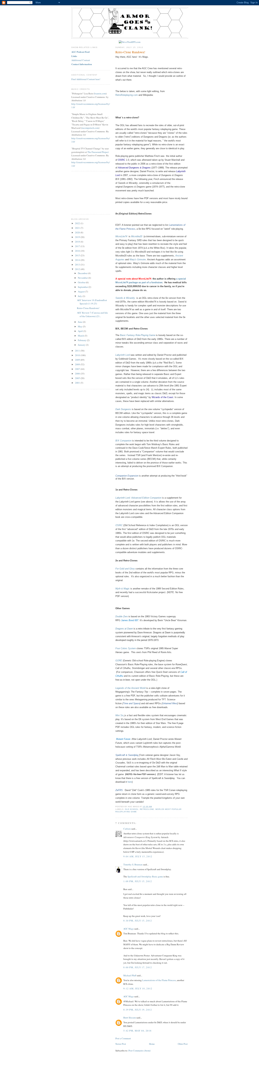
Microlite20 (137, 236)
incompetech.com (90, 127)
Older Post (183, 1043)
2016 (78, 250)
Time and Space (131, 703)
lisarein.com (100, 93)
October (82, 282)
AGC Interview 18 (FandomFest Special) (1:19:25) (92, 302)
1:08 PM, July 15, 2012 (137, 881)
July (80, 296)
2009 (78, 359)
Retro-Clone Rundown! (130, 52)
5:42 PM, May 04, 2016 (137, 1030)
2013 (78, 264)
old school (131, 809)
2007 (78, 369)
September (83, 287)
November (83, 277)
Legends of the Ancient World (130, 688)
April (80, 331)
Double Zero (121, 616)
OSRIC (121, 160)
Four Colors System (125, 648)
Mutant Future (123, 739)
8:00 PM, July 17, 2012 (137, 967)
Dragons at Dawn (124, 628)
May (80, 326)
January (82, 344)
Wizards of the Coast (162, 397)
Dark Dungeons (123, 409)
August (81, 291)
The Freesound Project (98, 152)
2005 (78, 378)
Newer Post (120, 1043)
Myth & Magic (122, 588)
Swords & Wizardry (125, 298)
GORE (118, 660)
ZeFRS (119, 790)
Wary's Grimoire (138, 259)
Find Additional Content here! (85, 79)
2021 (78, 227)
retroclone (147, 809)
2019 (78, 237)
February (82, 340)
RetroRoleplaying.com (126, 95)
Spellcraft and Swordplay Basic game (145, 876)
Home (152, 1043)
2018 (78, 241)
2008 (78, 364)
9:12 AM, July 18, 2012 (137, 988)
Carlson (127, 828)
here (130, 782)
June (80, 321)
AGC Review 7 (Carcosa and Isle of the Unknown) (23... (92, 314)
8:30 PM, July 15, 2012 (137, 920)
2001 (78, 382)
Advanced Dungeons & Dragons (134, 167)
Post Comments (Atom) (139, 1050)
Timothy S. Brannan (133, 864)
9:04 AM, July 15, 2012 (137, 856)
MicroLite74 (121, 236)
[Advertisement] (89, 192)
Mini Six (119, 715)
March (81, 335)
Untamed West (169, 703)
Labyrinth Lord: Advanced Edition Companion (138, 497)
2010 (78, 355)
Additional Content (80, 60)
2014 (78, 260)
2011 (78, 350)
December (83, 273)
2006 (78, 373)
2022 (78, 223)
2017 (78, 246)
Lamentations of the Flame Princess (159, 980)
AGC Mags (128, 928)
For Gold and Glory (125, 568)
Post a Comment (123, 1038)
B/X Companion (123, 440)
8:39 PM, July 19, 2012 (137, 1009)
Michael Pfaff (129, 975)
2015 (78, 255)
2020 (78, 232)
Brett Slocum (129, 1017)
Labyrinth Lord (122, 355)
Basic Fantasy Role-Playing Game (137, 335)
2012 (78, 269)
